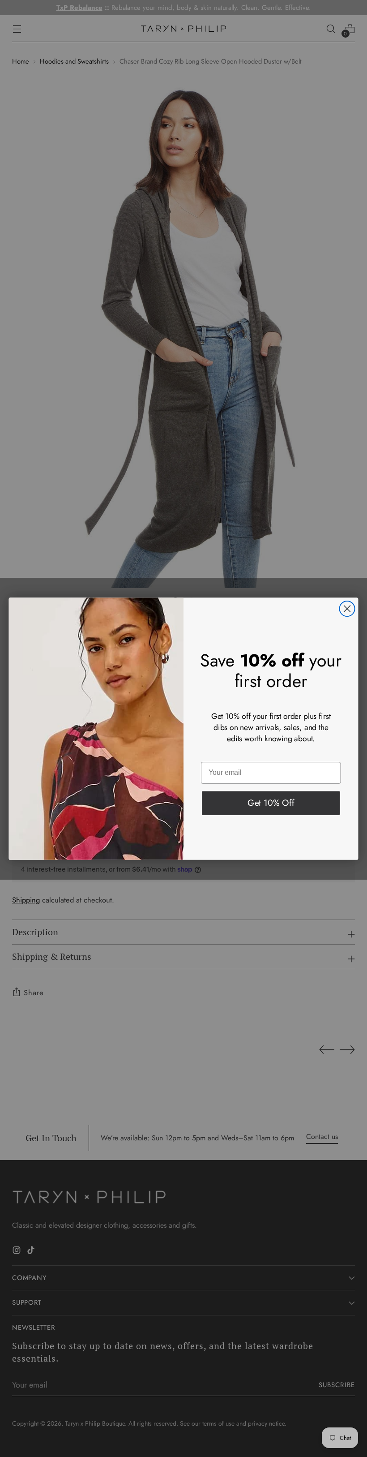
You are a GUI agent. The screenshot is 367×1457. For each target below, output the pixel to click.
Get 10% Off (271, 802)
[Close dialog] (347, 608)
